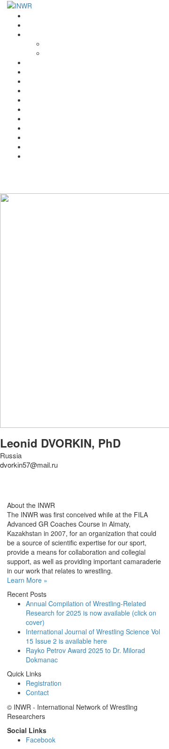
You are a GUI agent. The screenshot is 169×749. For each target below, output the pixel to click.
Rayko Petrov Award (56, 62)
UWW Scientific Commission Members (82, 156)
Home (35, 15)
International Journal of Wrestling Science (87, 71)
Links (33, 127)
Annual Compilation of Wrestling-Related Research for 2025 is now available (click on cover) (91, 613)
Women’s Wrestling (54, 99)
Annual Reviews (49, 90)
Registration (43, 109)
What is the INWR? (54, 34)
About (53, 43)
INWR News (43, 24)
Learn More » (27, 580)
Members (40, 118)
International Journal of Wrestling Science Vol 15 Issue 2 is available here (93, 636)
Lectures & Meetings (56, 81)
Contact (37, 146)
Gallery (36, 137)
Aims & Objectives (71, 53)
